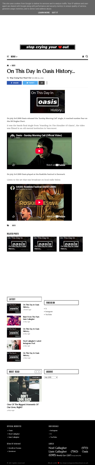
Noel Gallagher (14, 434)
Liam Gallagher (14, 437)
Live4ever (12, 451)
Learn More (44, 13)
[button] (14, 56)
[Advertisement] (47, 25)
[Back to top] (89, 459)
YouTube (48, 314)
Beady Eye (61, 455)
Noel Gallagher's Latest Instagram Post (32, 342)
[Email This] (42, 83)
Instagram (49, 311)
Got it (55, 13)
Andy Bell (75, 455)
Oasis (13, 65)
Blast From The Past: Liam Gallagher (31, 318)
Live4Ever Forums (15, 448)
